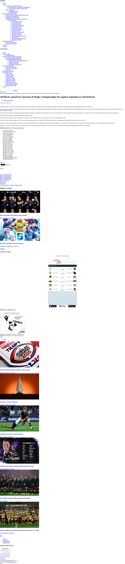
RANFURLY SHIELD (11, 43)
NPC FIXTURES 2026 (8, 65)
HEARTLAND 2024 (14, 63)
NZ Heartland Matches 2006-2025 (14, 59)
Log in (4, 538)
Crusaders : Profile (10, 77)
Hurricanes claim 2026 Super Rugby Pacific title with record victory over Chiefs (19, 530)
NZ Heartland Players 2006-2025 (13, 58)
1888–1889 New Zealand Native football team (19, 7)
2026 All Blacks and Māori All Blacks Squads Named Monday (15, 498)
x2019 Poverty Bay (16, 30)
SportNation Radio (13, 12)
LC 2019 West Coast (16, 24)
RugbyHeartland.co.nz (11, 562)
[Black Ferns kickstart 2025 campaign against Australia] (20, 212)
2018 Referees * (15, 37)
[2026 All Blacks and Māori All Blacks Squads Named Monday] (19, 495)
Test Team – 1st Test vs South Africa (9, 402)
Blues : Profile (9, 73)
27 (9, 556)
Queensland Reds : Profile (12, 84)
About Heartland (7, 54)
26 (8, 556)
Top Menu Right (4, 49)
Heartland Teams (12, 20)
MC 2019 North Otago (17, 21)
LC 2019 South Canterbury (18, 25)
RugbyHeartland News (9, 93)
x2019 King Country (16, 33)
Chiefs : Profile (9, 76)
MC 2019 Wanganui (16, 22)
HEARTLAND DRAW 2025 (10, 13)
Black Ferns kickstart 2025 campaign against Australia (13, 215)
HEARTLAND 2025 (14, 62)
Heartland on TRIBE (16, 39)
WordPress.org (6, 542)
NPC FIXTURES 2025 (11, 42)
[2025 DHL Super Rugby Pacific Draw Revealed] (20, 240)
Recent (4, 339)
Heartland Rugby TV (13, 11)
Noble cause (3, 182)
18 (6, 554)
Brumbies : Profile (10, 75)
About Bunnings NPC (8, 41)
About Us (5, 45)
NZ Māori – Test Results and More (14, 6)
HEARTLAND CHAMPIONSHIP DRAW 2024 (17, 15)
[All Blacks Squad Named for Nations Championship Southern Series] (19, 463)
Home (4, 3)
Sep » (4, 559)
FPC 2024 (8, 69)
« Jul (1, 559)
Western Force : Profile (11, 85)
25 (6, 556)
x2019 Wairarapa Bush (17, 29)
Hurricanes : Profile (10, 81)
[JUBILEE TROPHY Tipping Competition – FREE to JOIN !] (19, 367)
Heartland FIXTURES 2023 (12, 16)
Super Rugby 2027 (7, 72)
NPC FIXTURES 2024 (11, 68)
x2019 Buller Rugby (16, 28)
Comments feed (6, 541)
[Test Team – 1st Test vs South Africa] (19, 399)
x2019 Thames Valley (17, 26)
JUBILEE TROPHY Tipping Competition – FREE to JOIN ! (15, 369)
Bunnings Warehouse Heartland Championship (16, 19)
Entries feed (5, 540)
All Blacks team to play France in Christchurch (11, 434)
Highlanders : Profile (10, 80)
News (4, 4)
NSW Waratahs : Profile (11, 82)
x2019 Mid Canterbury (17, 34)
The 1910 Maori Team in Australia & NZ (18, 8)
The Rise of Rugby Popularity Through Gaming (11, 185)
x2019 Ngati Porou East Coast (18, 36)
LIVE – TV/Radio (10, 9)
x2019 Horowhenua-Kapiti (18, 32)
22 (2, 556)
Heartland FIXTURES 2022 (12, 17)
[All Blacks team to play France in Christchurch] (19, 431)
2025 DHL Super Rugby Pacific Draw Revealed (11, 243)
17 (5, 554)
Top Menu (3, 0)
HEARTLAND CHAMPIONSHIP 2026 (12, 56)
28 (0, 557)
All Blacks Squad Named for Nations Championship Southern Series (17, 466)
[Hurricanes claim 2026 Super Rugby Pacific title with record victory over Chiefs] (19, 527)
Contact (4, 46)
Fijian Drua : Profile (10, 79)
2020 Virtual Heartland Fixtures (19, 38)
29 (2, 557)
